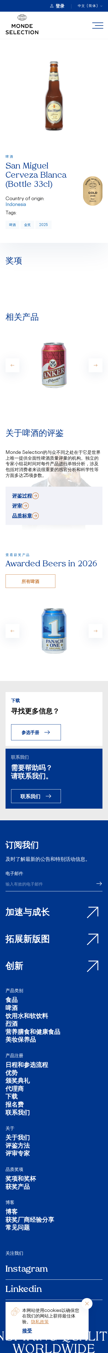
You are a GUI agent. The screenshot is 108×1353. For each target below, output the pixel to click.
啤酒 (12, 225)
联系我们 (30, 796)
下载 (12, 1097)
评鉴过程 (22, 495)
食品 (12, 1001)
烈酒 (12, 1024)
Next (95, 365)
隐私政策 (40, 1321)
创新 (14, 966)
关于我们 (18, 1138)
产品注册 (14, 1055)
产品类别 (14, 990)
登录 (60, 6)
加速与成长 (28, 912)
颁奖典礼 (18, 1081)
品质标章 (22, 515)
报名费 (15, 1105)
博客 (10, 1202)
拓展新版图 (28, 939)
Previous (12, 365)
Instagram (27, 1269)
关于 (10, 1128)
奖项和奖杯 (21, 1179)
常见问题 (18, 1228)
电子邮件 (14, 873)
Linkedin (24, 1289)
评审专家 (18, 1154)
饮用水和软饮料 (27, 1017)
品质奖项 (14, 1169)
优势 (12, 1074)
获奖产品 (18, 1187)
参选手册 (30, 732)
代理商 (15, 1089)
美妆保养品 (21, 1040)
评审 (17, 505)
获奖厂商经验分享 (30, 1220)
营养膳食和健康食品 (33, 1032)
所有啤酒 (30, 581)
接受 (27, 1330)
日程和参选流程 (27, 1066)
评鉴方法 (18, 1146)
